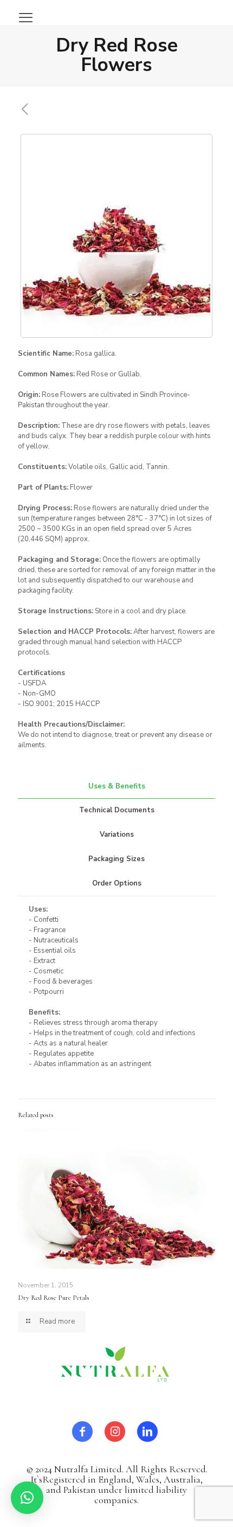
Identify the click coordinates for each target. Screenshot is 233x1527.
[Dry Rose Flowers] (116, 236)
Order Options (116, 883)
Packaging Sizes (116, 859)
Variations (117, 834)
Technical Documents (116, 810)
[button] (27, 1497)
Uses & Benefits (116, 786)
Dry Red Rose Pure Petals (53, 1297)
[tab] (116, 786)
